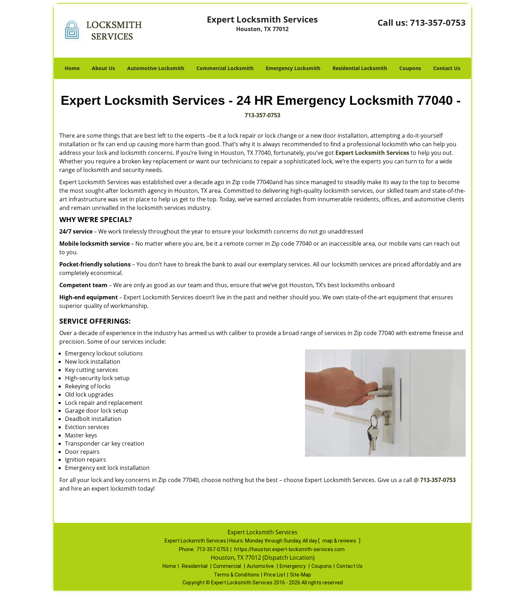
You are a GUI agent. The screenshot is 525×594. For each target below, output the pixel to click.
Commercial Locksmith (225, 68)
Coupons (410, 68)
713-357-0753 (438, 22)
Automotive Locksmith (155, 68)
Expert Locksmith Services (372, 153)
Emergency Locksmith (293, 68)
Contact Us (446, 68)
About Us (103, 68)
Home (72, 68)
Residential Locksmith (359, 68)
